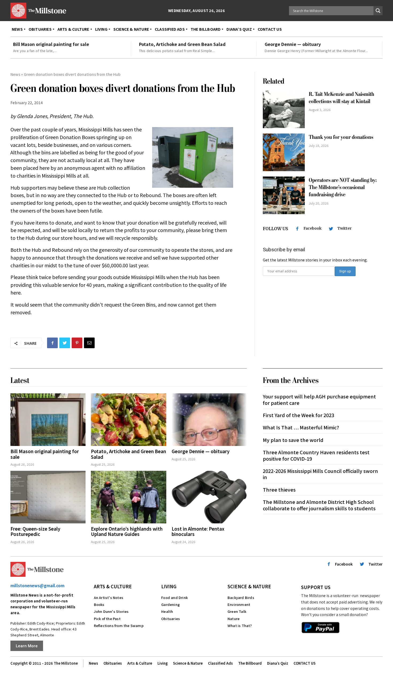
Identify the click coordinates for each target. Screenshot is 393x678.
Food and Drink (174, 597)
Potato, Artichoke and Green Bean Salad (182, 44)
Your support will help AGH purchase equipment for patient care (319, 399)
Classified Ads (220, 663)
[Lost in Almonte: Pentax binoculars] (209, 497)
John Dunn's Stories (111, 611)
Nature (234, 618)
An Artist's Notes (108, 597)
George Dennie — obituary (293, 44)
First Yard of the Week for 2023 (298, 414)
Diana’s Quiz (277, 663)
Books (99, 604)
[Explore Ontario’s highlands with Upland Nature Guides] (128, 497)
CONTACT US (304, 663)
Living (168, 586)
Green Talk (237, 611)
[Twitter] (64, 343)
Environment (239, 604)
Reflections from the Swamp (119, 625)
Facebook (312, 228)
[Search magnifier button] (378, 10)
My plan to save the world (293, 439)
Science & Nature (249, 586)
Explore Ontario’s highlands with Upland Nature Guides (127, 531)
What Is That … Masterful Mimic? (301, 427)
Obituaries (170, 618)
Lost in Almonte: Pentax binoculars (198, 531)
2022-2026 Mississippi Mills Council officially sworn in (320, 473)
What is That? (240, 625)
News (15, 74)
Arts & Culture (113, 586)
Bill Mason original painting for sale (51, 44)
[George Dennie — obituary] (209, 419)
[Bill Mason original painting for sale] (48, 419)
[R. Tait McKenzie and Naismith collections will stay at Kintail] (284, 109)
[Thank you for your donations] (284, 152)
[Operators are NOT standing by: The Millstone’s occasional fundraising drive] (284, 195)
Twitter (344, 228)
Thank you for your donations (341, 137)
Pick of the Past (107, 618)
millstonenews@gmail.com (37, 585)
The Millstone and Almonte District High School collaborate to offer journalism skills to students (319, 504)
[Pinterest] (77, 343)
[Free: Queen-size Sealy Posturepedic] (48, 497)
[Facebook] (52, 343)
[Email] (89, 343)
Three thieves (279, 489)
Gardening (170, 604)
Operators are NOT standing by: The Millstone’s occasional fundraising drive (343, 187)
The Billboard (250, 663)
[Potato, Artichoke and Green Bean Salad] (128, 419)
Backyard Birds (241, 597)
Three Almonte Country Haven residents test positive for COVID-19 (316, 455)
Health (167, 611)
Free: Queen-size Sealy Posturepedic (35, 531)
